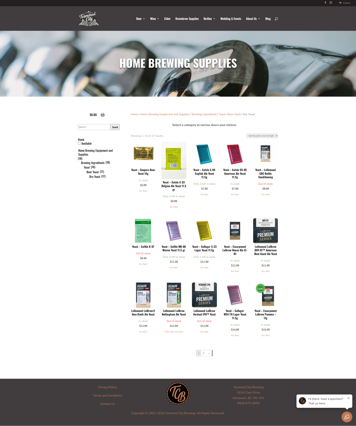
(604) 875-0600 (248, 403)
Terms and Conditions (107, 396)
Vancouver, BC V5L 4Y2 (248, 398)
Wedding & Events (230, 19)
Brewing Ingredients (204, 114)
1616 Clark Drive (248, 393)
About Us (251, 19)
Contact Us (107, 404)
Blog (268, 19)
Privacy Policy (107, 387)
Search (115, 127)
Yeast (222, 114)
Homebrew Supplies (187, 19)
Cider (167, 19)
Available (86, 143)
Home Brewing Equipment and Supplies (164, 114)
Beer (139, 19)
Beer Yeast (234, 114)
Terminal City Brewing (248, 387)
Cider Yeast (169, 331)
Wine (153, 19)
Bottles (208, 19)
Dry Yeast (143, 191)
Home (134, 114)
